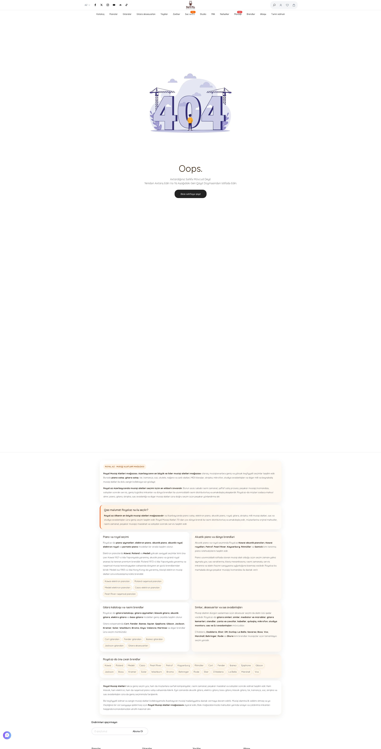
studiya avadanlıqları (234, 477)
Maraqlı (238, 13)
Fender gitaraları (132, 639)
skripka (209, 477)
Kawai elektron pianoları (117, 581)
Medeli (131, 665)
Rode (196, 671)
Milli (213, 14)
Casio (142, 665)
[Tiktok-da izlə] (126, 5)
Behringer (184, 671)
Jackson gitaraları (114, 645)
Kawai (108, 665)
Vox (257, 671)
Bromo (170, 671)
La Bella (232, 671)
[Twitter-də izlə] (101, 5)
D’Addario (218, 671)
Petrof (169, 665)
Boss (121, 671)
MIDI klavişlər (197, 477)
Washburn (156, 671)
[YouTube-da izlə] (114, 5)
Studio (203, 14)
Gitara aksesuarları (146, 14)
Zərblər (176, 14)
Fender (221, 665)
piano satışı (189, 515)
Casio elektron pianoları (147, 587)
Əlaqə (263, 14)
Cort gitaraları (112, 639)
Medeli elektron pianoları (117, 587)
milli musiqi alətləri (258, 515)
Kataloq (100, 14)
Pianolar (114, 14)
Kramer (132, 671)
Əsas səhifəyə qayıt (191, 194)
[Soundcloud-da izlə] (120, 5)
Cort (210, 665)
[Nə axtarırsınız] (274, 5)
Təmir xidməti (278, 14)
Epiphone (246, 665)
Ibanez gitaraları (154, 639)
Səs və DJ (190, 13)
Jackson (109, 671)
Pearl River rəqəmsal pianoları (120, 593)
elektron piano (203, 515)
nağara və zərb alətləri (178, 477)
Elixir (206, 671)
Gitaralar (127, 14)
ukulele (162, 477)
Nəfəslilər (224, 14)
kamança (148, 477)
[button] (7, 735)
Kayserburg (184, 665)
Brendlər (251, 14)
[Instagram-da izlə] (107, 5)
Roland (119, 665)
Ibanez (233, 665)
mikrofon (218, 477)
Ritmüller (199, 665)
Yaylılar (164, 14)
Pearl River (155, 665)
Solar (144, 671)
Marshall (245, 671)
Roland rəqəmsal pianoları (148, 581)
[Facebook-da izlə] (95, 5)
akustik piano (218, 515)
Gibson (259, 665)
